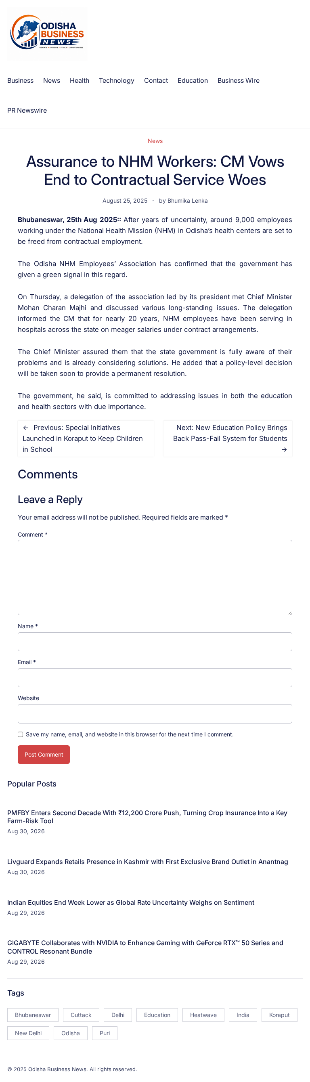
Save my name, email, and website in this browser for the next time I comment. (130, 734)
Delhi (117, 1014)
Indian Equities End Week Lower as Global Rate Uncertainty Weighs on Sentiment (130, 902)
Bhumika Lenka (188, 200)
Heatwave (203, 1014)
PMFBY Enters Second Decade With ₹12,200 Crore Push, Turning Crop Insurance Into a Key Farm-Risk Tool (147, 817)
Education (157, 1014)
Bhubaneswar (33, 1014)
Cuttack (81, 1014)
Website (28, 697)
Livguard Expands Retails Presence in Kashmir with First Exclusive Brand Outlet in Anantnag (147, 862)
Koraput (279, 1014)
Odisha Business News (57, 1069)
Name (28, 626)
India (243, 1014)
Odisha (70, 1033)
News (155, 140)
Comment (33, 534)
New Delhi (28, 1033)
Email (27, 661)
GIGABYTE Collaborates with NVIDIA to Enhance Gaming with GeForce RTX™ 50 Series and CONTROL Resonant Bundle (145, 947)
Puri (105, 1033)
